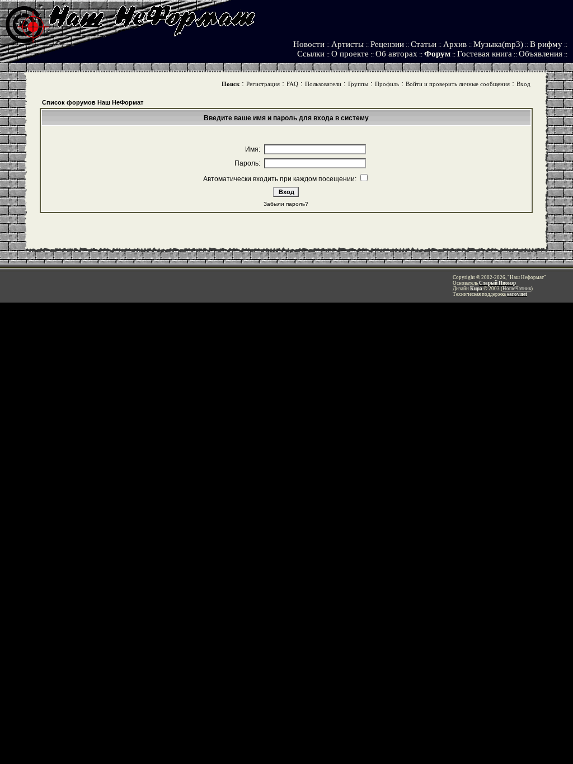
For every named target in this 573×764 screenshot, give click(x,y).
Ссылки (311, 53)
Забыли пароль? (286, 204)
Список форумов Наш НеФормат (92, 102)
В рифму (546, 44)
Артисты (347, 44)
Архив (455, 44)
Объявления (540, 53)
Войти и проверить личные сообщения (458, 84)
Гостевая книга (484, 53)
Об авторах (396, 53)
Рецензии (387, 44)
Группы (358, 84)
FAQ (292, 84)
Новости (309, 44)
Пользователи (323, 84)
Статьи (423, 44)
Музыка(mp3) (498, 44)
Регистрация (263, 84)
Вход (523, 84)
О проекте (350, 53)
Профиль (387, 84)
